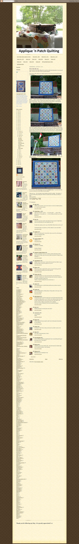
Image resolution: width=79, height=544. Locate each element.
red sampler (18, 463)
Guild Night (18, 385)
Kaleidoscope (18, 398)
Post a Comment (33, 356)
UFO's (17, 505)
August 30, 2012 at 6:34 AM (38, 354)
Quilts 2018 (28, 59)
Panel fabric (18, 429)
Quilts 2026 (38, 61)
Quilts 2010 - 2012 (45, 56)
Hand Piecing (18, 386)
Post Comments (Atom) (38, 361)
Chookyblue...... (37, 211)
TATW (17, 492)
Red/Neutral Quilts (20, 64)
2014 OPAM (18, 290)
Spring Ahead (18, 475)
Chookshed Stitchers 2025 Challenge (22, 339)
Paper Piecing (18, 430)
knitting (17, 403)
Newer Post (31, 359)
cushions (17, 354)
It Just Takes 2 (18, 393)
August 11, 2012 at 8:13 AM (38, 341)
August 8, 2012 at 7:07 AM (37, 216)
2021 (18, 117)
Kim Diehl (18, 401)
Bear (17, 314)
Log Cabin (18, 408)
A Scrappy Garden (19, 296)
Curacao (17, 353)
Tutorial (17, 502)
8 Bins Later (24, 275)
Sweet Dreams (18, 488)
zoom (17, 518)
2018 (18, 121)
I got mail (19, 144)
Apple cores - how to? (25, 224)
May (19, 152)
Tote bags (17, 496)
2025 (18, 112)
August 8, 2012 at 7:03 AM (37, 208)
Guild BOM (18, 384)
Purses (17, 443)
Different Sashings (19, 359)
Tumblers (17, 501)
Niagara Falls (18, 424)
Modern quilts (18, 419)
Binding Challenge (19, 318)
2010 (18, 160)
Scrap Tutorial (18, 468)
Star (17, 477)
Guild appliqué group (19, 383)
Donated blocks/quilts (19, 361)
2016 (18, 124)
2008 (18, 163)
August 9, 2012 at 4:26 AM (37, 304)
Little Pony (18, 407)
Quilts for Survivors (19, 458)
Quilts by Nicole (19, 457)
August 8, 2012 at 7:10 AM (37, 229)
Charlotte (17, 327)
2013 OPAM (18, 289)
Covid (17, 349)
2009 (18, 161)
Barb (35, 307)
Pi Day (17, 434)
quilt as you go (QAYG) (20, 447)
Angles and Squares (19, 302)
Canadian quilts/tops (19, 323)
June (19, 150)
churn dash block (19, 344)
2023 (18, 114)
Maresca (36, 351)
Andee (35, 284)
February (20, 156)
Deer (17, 357)
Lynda (35, 289)
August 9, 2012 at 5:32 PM (37, 329)
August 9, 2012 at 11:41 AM (38, 323)
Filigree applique (19, 370)
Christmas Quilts (19, 341)
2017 (18, 123)
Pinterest (17, 436)
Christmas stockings (19, 343)
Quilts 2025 (32, 61)
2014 (18, 127)
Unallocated (18, 506)
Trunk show (18, 499)
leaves (17, 406)
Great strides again (21, 143)
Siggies (17, 471)
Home (46, 359)
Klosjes (17, 402)
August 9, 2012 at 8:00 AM (37, 310)
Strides (19, 146)
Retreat (17, 464)
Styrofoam (18, 483)
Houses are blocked (24, 214)
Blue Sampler (18, 320)
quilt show (18, 451)
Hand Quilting (18, 387)
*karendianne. (37, 260)
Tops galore (20, 139)
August (20, 136)
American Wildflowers (19, 300)
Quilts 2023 (19, 61)
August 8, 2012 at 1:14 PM (37, 286)
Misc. (17, 418)
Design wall (18, 358)
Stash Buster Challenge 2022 (20, 479)
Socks (17, 474)
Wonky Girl (36, 274)
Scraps (17, 470)
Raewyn (36, 344)
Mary (35, 204)
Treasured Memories (19, 497)
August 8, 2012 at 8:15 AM (37, 241)
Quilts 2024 (25, 61)
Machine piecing (18, 412)
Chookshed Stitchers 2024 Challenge (22, 333)
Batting (17, 313)
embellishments (18, 365)
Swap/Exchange (18, 487)
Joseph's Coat (18, 395)
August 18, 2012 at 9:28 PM (38, 348)
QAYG (17, 445)
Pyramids (17, 444)
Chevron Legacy (18, 331)
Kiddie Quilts (18, 400)
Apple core (18, 304)
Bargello (17, 309)
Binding (17, 316)
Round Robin (18, 465)
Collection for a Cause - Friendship (21, 346)
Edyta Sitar (18, 364)
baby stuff (17, 308)
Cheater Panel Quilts (19, 329)
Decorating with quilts (19, 356)
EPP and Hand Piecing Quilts (47, 61)
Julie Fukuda (37, 296)
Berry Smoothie (18, 315)
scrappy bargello (18, 469)
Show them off (20, 140)
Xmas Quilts (18, 516)
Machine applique (19, 411)
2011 (18, 158)
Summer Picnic (18, 484)
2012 (18, 129)
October (20, 133)
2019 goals (18, 295)
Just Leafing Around (19, 397)
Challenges (18, 326)
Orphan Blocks (18, 427)
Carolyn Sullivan (37, 238)
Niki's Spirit (18, 425)
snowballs (17, 473)
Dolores (35, 267)
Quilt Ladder (18, 450)
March (20, 154)
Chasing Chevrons (19, 328)
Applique (17, 306)
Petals (17, 432)
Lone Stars (18, 409)
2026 (18, 110)
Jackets (17, 394)
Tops (17, 495)
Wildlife (17, 513)
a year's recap (18, 297)
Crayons (17, 350)
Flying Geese (18, 371)
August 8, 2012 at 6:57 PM (37, 293)
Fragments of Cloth (19, 373)
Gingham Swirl (18, 378)
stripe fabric (18, 481)
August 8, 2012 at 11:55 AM (38, 281)
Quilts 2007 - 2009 (36, 56)
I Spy (17, 391)
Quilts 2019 (34, 59)
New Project (18, 423)
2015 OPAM (18, 291)
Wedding (17, 510)
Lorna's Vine (18, 410)
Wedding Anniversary (19, 511)
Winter (17, 514)
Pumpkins (18, 442)
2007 (18, 164)
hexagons (17, 389)
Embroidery (18, 366)
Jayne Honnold (37, 337)
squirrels (17, 476)
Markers (17, 415)
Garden (17, 377)
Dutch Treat (18, 362)
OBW (17, 426)
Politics (17, 439)
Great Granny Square (19, 382)
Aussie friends (18, 307)
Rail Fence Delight (19, 460)
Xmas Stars (18, 517)
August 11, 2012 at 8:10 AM (38, 334)
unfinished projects (19, 507)
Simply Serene (18, 472)
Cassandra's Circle (19, 324)
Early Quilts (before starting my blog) (24, 56)
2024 (18, 113)
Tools (17, 494)
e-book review (18, 363)
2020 (18, 118)
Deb (35, 219)
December (20, 131)
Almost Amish (18, 298)
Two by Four (18, 504)
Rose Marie (20, 174)
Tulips (17, 500)
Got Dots (17, 381)
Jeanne (35, 326)
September (20, 135)
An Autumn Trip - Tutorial (20, 301)
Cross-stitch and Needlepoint (20, 352)
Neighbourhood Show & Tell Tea (21, 422)
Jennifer (36, 231)
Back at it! (24, 265)
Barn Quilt (18, 310)
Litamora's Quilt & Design (39, 252)
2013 (18, 128)
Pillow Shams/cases (19, 435)
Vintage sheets (20, 148)
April (19, 153)
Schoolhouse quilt (19, 467)
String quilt (18, 480)
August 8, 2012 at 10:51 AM (38, 264)
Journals (17, 396)
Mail (17, 414)
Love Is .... (20, 141)
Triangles (17, 498)
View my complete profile (20, 176)
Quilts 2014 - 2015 (54, 56)
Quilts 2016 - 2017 (20, 59)
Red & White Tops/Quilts (20, 462)
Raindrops (18, 461)
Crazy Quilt (18, 351)
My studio (20, 137)
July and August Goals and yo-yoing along (25, 235)
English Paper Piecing (19, 368)
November (20, 132)
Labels (17, 405)
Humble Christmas (19, 390)
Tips (17, 493)
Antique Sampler (19, 303)
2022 (18, 116)
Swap (17, 486)
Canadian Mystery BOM (20, 322)
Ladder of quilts (25, 245)
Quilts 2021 (47, 59)
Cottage (17, 348)
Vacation (17, 508)
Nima (35, 332)
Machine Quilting (19, 413)
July (19, 149)
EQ (16, 369)
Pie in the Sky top (21, 145)
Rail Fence (18, 459)
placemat (17, 438)
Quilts (17, 456)
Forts (17, 372)
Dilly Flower (18, 360)
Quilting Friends (19, 455)
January (20, 157)
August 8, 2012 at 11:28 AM (38, 271)
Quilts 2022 (53, 59)
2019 (18, 120)
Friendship (18, 375)
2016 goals (18, 292)
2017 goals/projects (19, 294)
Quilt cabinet (18, 448)
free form (17, 374)
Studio (17, 482)
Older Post (61, 359)
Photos (17, 433)
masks (17, 417)
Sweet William (18, 489)
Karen (35, 319)
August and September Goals (25, 203)
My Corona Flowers (19, 420)
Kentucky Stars (18, 399)
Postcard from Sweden (19, 440)
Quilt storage (18, 452)
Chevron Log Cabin (19, 332)
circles (17, 345)
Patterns (17, 431)
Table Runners (18, 491)
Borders (17, 321)
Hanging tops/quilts (19, 388)
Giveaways (18, 379)
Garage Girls (18, 376)
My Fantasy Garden (19, 421)
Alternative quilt (18, 299)
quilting (17, 454)
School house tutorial (25, 193)
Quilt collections (19, 449)
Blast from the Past (19, 319)
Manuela (36, 244)
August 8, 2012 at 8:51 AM (37, 249)
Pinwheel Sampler (19, 437)
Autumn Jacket (25, 255)
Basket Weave (18, 311)
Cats (17, 325)
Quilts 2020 (40, 59)
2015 (18, 125)
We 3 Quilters (18, 509)
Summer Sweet (18, 485)
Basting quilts (18, 312)
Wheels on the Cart (19, 512)
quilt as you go (18, 446)
